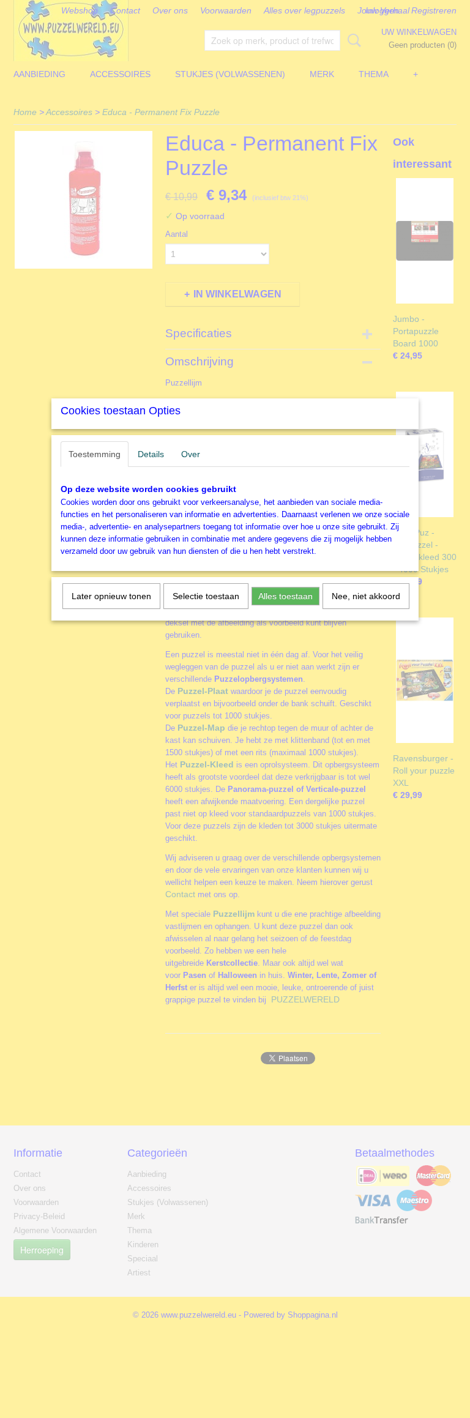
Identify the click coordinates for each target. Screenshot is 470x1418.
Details (151, 454)
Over (190, 454)
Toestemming (95, 454)
